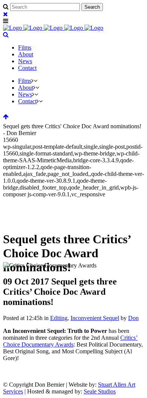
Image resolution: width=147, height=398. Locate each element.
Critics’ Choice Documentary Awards (70, 341)
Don (133, 318)
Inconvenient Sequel (94, 318)
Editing (58, 318)
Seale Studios (100, 391)
